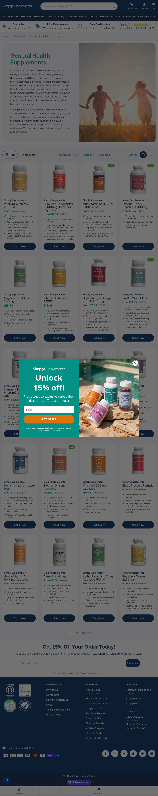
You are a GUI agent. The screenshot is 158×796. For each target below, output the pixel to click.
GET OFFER (48, 419)
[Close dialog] (135, 363)
